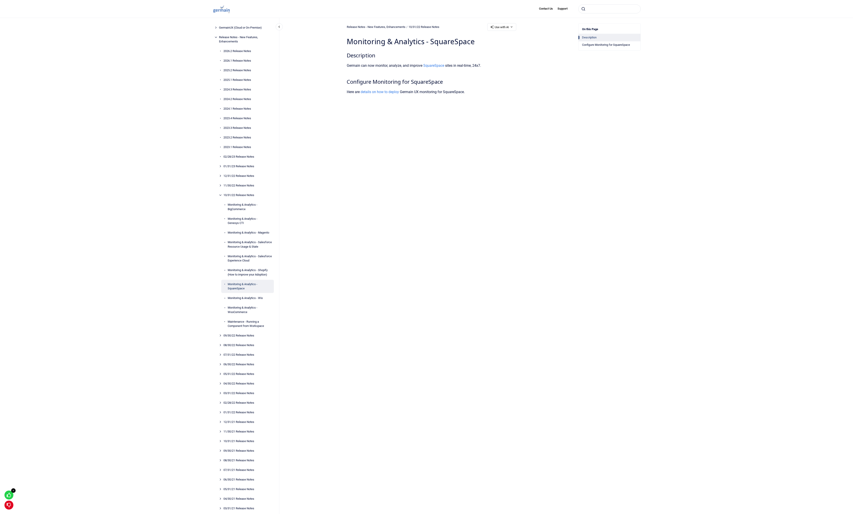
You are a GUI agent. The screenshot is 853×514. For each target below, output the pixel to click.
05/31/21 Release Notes (238, 489)
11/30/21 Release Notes (238, 431)
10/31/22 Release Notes (238, 195)
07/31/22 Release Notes (238, 354)
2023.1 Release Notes (237, 147)
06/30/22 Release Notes (238, 364)
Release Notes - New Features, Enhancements (238, 39)
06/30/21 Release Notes (238, 479)
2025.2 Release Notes (237, 70)
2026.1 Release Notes (237, 60)
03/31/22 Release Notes (238, 393)
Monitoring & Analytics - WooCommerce (242, 310)
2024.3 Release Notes (237, 89)
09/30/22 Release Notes (238, 335)
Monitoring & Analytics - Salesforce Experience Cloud (250, 258)
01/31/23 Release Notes (238, 166)
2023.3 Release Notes (237, 128)
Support (563, 8)
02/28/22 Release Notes (238, 402)
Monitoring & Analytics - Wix (245, 298)
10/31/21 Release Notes (238, 441)
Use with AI (502, 27)
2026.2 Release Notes (237, 51)
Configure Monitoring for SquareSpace (606, 44)
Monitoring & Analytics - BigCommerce (242, 207)
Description (589, 37)
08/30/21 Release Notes (238, 460)
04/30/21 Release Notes (238, 498)
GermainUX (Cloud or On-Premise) (240, 27)
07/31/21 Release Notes (238, 470)
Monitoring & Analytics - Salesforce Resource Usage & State (250, 244)
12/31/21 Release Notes (238, 422)
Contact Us (546, 8)
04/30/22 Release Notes (238, 383)
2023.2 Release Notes (237, 137)
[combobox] (609, 9)
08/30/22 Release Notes (238, 345)
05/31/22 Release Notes (238, 374)
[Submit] (583, 9)
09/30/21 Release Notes (238, 450)
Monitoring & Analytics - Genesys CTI (242, 221)
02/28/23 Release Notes (238, 156)
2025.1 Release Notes (237, 79)
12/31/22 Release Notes (238, 176)
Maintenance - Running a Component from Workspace (246, 324)
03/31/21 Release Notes (238, 508)
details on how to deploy (380, 92)
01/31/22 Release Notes (238, 412)
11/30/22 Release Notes (238, 185)
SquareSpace (434, 65)
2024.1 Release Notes (237, 108)
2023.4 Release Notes (237, 118)
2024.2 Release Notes (237, 99)
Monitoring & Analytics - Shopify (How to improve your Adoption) (248, 272)
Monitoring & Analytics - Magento (248, 232)
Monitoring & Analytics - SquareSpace (242, 286)
